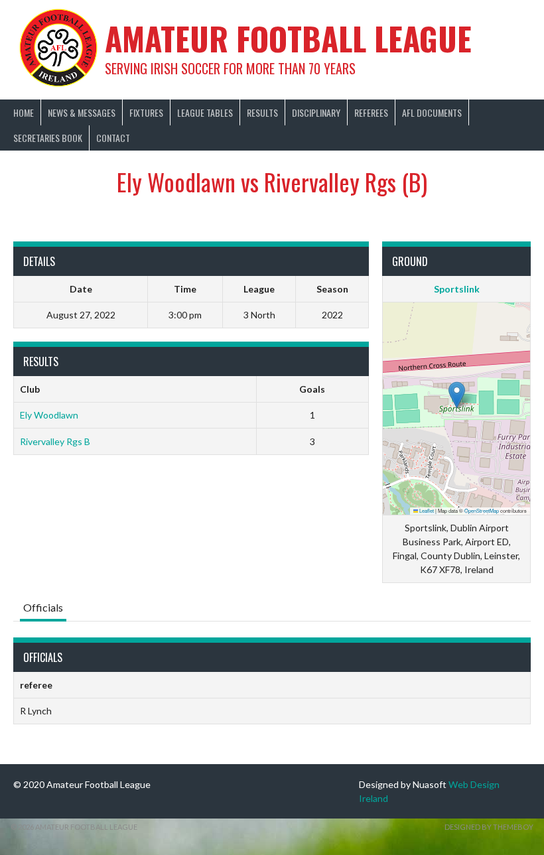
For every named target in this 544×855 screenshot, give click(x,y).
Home (23, 112)
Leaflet (426, 510)
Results (262, 112)
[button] (456, 395)
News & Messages (81, 112)
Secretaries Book (47, 138)
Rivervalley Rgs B (55, 441)
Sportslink (457, 289)
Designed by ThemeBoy (488, 826)
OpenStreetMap (481, 510)
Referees (371, 112)
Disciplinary (316, 112)
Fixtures (146, 112)
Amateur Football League (288, 38)
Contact (113, 138)
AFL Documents (432, 112)
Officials (43, 607)
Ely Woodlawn (49, 415)
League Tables (205, 112)
